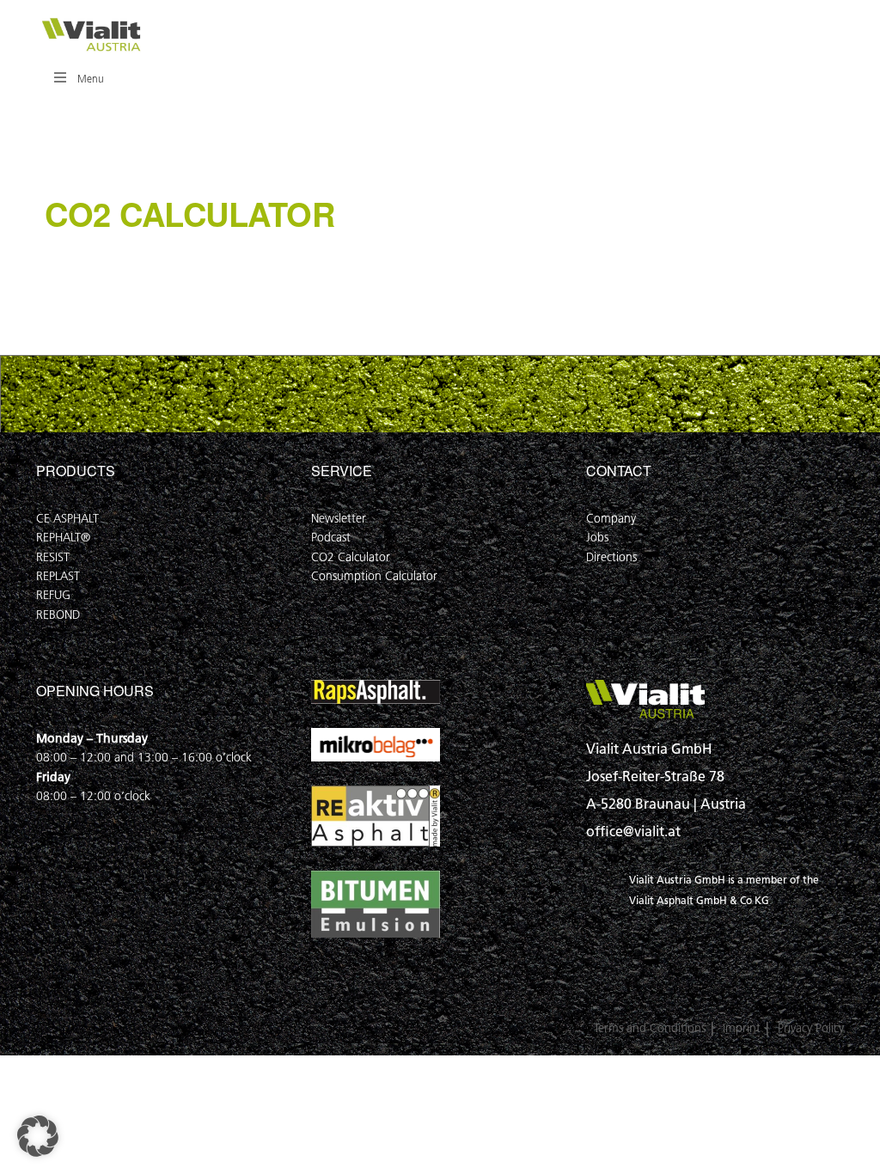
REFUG (53, 595)
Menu (90, 78)
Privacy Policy (811, 1028)
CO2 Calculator (350, 557)
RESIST (53, 557)
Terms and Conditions (650, 1028)
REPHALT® (63, 537)
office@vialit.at (633, 831)
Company (611, 518)
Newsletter (338, 518)
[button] (38, 1136)
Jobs (597, 537)
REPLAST (58, 576)
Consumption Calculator (374, 576)
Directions (611, 557)
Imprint (742, 1028)
